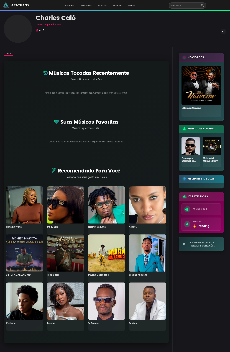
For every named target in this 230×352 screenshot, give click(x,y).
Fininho (51, 322)
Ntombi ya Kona (97, 226)
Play (25, 205)
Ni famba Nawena (191, 108)
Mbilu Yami (53, 226)
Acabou (133, 226)
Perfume (10, 322)
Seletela (133, 322)
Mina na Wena (14, 226)
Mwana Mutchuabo (98, 274)
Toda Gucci (53, 274)
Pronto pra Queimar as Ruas (187, 161)
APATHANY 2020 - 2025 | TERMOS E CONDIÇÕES (202, 244)
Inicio (8, 53)
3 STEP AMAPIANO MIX (18, 274)
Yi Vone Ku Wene (138, 274)
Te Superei (93, 322)
